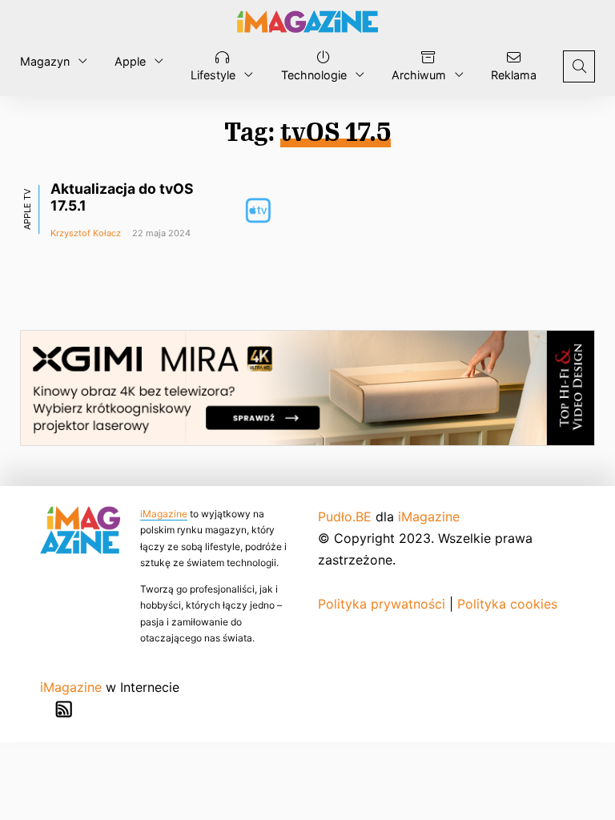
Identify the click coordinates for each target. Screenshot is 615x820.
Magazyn (45, 61)
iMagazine (163, 514)
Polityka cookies (507, 604)
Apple (130, 61)
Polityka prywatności (381, 604)
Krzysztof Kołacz (85, 233)
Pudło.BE (345, 516)
